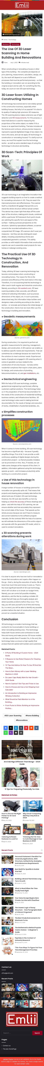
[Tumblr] (21, 728)
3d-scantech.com (24, 288)
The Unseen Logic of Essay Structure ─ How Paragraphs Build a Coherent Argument (28, 910)
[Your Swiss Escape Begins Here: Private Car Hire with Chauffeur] (7, 901)
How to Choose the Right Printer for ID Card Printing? (11, 816)
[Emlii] (22, 5)
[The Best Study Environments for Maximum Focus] (7, 921)
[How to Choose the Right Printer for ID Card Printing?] (11, 806)
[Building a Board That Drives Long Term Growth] (7, 882)
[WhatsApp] (6, 733)
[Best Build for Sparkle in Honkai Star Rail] (7, 872)
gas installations (30, 373)
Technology (12, 39)
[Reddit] (31, 728)
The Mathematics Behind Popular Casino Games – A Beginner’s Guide (28, 930)
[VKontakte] (36, 728)
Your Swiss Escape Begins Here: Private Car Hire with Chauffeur (27, 899)
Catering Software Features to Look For (10, 838)
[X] (11, 728)
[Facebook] (6, 728)
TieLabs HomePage (9, 1049)
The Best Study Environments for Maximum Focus (27, 919)
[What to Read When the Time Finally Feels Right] (7, 891)
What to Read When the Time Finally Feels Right (26, 889)
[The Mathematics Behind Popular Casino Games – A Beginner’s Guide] (7, 931)
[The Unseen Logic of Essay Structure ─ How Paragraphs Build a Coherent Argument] (7, 911)
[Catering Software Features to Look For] (11, 829)
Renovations (22, 720)
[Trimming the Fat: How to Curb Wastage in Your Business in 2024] (32, 829)
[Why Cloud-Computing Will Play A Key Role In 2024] (32, 806)
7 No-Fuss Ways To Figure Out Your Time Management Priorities (28, 949)
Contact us (6, 1045)
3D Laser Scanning (13, 715)
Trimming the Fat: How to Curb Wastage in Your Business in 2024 (32, 839)
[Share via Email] (16, 733)
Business (6, 44)
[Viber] (11, 733)
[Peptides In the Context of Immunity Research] (7, 941)
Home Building (33, 715)
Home (5, 39)
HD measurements (19, 118)
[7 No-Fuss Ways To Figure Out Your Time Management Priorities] (7, 951)
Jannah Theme (8, 1059)
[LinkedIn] (16, 728)
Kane (5, 62)
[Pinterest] (26, 728)
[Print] (21, 733)
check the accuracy (17, 502)
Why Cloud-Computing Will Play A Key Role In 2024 (32, 816)
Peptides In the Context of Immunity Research (25, 939)
